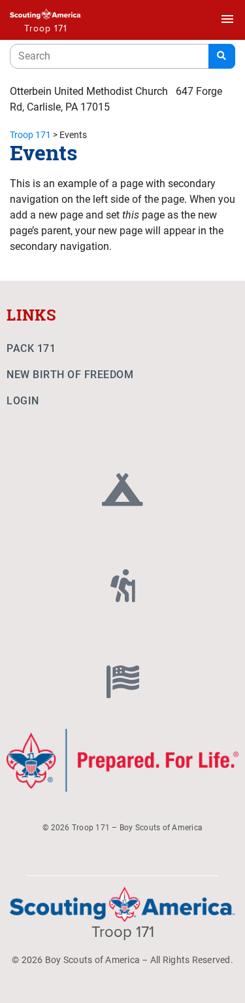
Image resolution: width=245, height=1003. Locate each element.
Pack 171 (31, 348)
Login (23, 401)
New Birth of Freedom (70, 374)
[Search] (221, 56)
